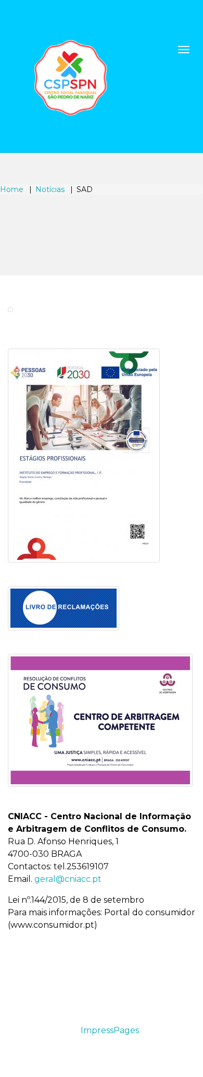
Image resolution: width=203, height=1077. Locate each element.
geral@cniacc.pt (68, 879)
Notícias (50, 189)
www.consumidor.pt (52, 925)
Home (11, 189)
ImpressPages (110, 1030)
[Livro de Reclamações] (63, 608)
